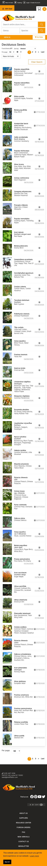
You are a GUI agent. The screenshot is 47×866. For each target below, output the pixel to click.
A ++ (37, 805)
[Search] (41, 24)
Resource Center (23, 823)
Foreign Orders (23, 827)
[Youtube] (40, 797)
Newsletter (23, 846)
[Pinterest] (35, 797)
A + (33, 805)
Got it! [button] (7, 862)
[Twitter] (43, 797)
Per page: (6, 750)
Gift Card (8, 8)
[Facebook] (32, 797)
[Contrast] (42, 804)
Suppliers (23, 818)
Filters (39, 37)
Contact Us (23, 841)
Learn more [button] (34, 856)
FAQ (23, 832)
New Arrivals (23, 837)
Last (42, 52)
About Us (23, 813)
